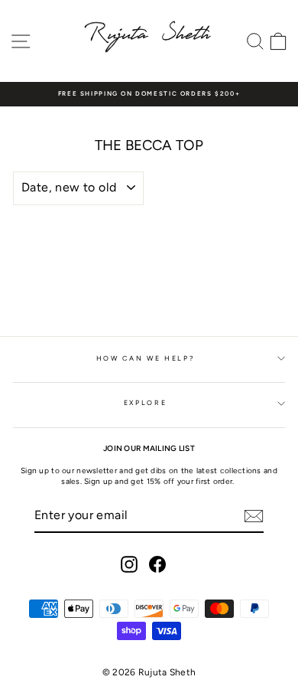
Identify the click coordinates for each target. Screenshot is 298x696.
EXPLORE (145, 403)
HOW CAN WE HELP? (145, 358)
